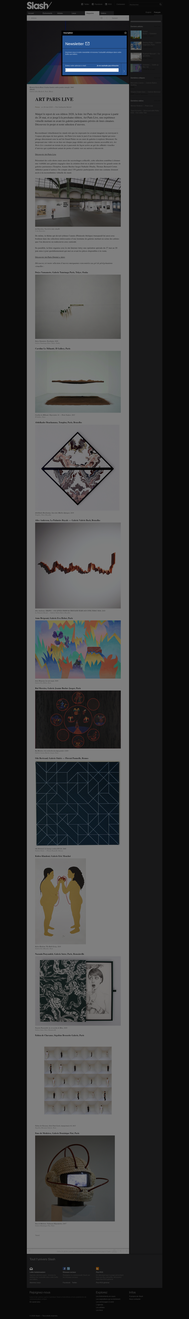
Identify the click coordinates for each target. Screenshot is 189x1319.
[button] (125, 33)
